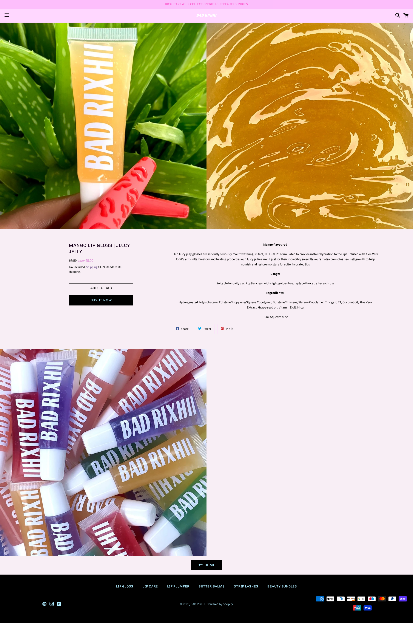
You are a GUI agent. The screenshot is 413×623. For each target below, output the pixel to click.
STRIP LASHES (246, 586)
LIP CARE (150, 586)
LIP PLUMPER (178, 586)
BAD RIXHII (198, 604)
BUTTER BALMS (212, 586)
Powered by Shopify (220, 604)
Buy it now (101, 300)
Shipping (91, 267)
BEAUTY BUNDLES (282, 586)
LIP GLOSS (124, 586)
